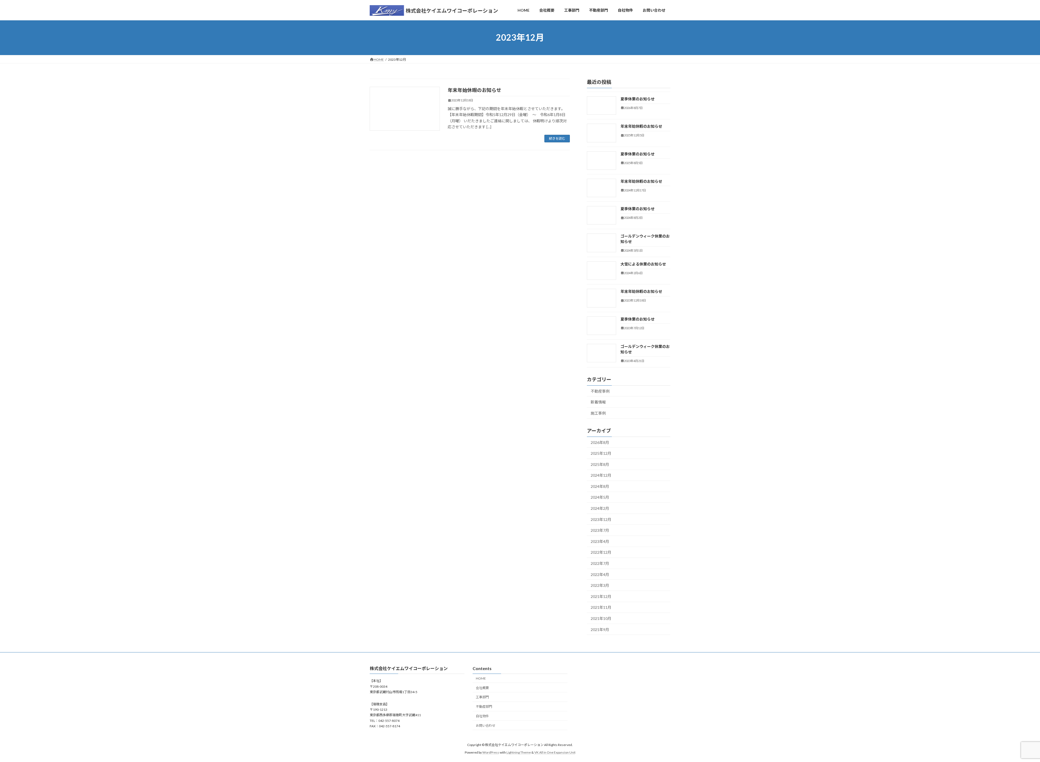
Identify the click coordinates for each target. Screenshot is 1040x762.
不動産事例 (600, 391)
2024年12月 (601, 475)
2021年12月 (601, 596)
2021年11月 (601, 607)
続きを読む (557, 138)
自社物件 (482, 716)
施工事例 (598, 413)
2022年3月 (600, 585)
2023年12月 (601, 519)
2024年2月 (600, 508)
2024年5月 (600, 497)
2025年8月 (600, 464)
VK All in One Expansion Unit (555, 752)
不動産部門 (484, 707)
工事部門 (482, 697)
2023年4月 (600, 541)
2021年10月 (601, 618)
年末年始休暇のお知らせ (474, 90)
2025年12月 (601, 453)
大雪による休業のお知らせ (643, 264)
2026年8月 (600, 442)
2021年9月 (600, 629)
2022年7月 (600, 563)
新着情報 (598, 402)
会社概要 (482, 688)
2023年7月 (600, 530)
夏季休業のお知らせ (637, 99)
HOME (481, 678)
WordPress (490, 752)
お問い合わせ (485, 725)
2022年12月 (601, 552)
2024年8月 (600, 486)
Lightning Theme (518, 752)
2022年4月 (600, 574)
